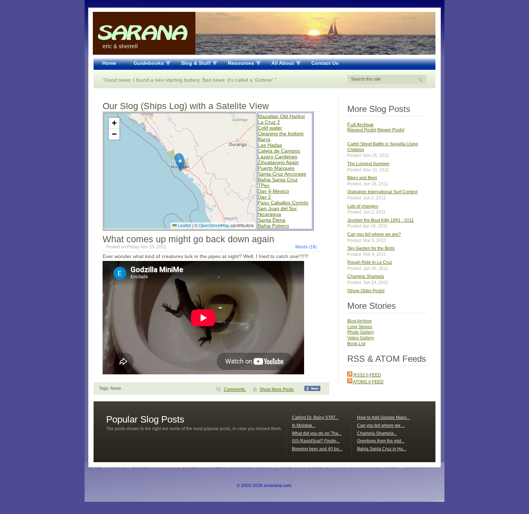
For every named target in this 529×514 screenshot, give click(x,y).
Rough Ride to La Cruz (369, 262)
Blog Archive (359, 321)
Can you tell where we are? (374, 234)
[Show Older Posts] (365, 290)
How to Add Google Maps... (383, 417)
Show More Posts (276, 389)
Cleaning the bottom (281, 133)
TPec (264, 185)
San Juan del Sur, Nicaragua (278, 211)
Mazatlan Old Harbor (281, 116)
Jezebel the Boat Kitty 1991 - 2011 (380, 220)
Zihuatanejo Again (278, 162)
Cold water (270, 128)
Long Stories (359, 326)
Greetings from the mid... (380, 440)
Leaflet (184, 225)
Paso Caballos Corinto (283, 203)
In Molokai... (303, 425)
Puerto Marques (276, 168)
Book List (356, 343)
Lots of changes (362, 206)
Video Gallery (360, 338)
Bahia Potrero (273, 226)
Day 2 (264, 197)
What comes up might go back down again (188, 239)
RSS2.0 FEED (366, 375)
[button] (180, 163)
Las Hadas (270, 145)
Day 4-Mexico (273, 191)
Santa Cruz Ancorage (282, 174)
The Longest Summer (368, 163)
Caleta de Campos (279, 151)
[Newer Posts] (390, 129)
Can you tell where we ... (381, 425)
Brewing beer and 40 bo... (317, 448)
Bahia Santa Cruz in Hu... (381, 448)
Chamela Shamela (365, 276)
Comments (235, 389)
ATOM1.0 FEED (368, 381)
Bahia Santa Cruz (278, 179)
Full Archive (360, 124)
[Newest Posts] (361, 129)
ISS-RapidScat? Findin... (316, 440)
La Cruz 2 (269, 122)
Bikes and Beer (362, 177)
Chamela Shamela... (377, 433)
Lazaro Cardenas (277, 156)
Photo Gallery (360, 332)
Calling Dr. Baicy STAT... (315, 417)
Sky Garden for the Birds (371, 248)
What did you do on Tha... (317, 433)
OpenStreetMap (214, 225)
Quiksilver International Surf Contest (382, 191)
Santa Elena (271, 220)
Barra (264, 139)
